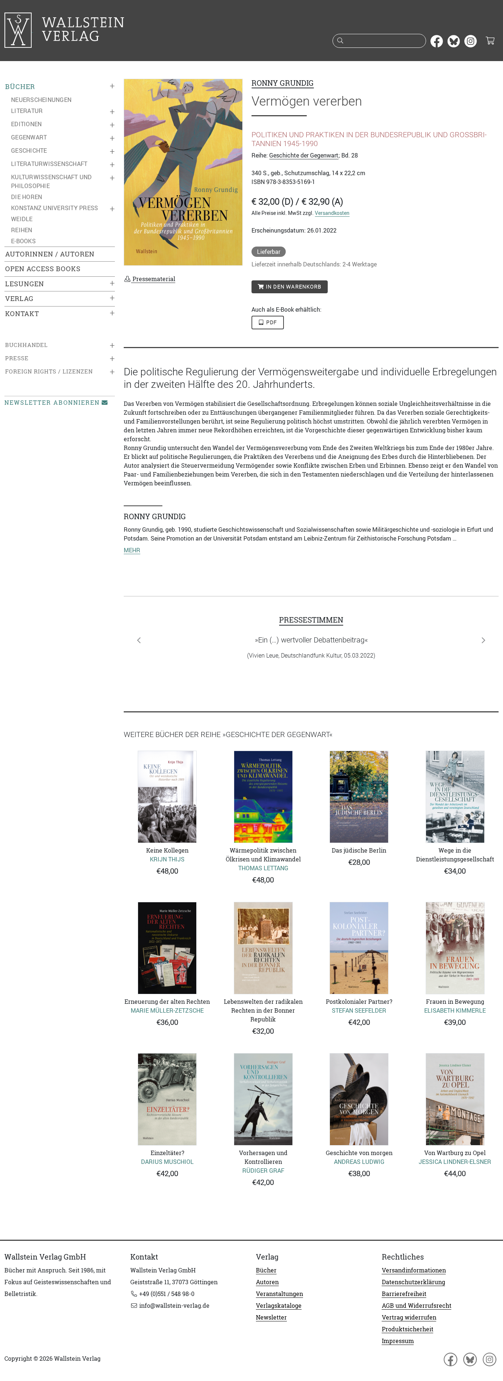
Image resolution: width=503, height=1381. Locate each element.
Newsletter (271, 1317)
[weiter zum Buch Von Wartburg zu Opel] (455, 1099)
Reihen (21, 230)
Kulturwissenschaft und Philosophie (51, 181)
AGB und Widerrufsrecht (416, 1306)
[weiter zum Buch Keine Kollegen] (167, 797)
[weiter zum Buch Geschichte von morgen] (359, 1099)
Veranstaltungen (279, 1294)
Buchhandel (26, 345)
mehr (132, 550)
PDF (271, 322)
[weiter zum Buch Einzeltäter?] (167, 1099)
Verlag (19, 298)
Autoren (267, 1282)
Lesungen (24, 283)
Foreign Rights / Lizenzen (49, 371)
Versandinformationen (414, 1270)
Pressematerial (153, 279)
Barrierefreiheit (404, 1294)
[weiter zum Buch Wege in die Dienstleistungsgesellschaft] (455, 797)
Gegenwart (29, 137)
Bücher (20, 86)
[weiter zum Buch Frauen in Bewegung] (455, 948)
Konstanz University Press (54, 208)
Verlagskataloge (279, 1306)
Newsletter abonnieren (52, 403)
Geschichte (29, 150)
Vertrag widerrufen (409, 1317)
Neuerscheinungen (41, 100)
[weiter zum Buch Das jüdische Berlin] (359, 797)
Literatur (27, 111)
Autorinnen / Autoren (50, 254)
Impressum (398, 1341)
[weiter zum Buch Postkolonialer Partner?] (359, 948)
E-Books (23, 241)
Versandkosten (332, 212)
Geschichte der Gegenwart (303, 155)
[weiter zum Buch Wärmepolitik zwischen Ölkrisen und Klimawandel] (263, 797)
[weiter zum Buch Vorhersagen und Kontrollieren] (263, 1099)
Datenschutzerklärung (413, 1282)
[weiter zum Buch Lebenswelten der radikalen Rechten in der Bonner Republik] (263, 948)
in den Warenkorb (292, 287)
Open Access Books (43, 268)
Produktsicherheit (407, 1329)
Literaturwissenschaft (49, 164)
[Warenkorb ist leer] (490, 41)
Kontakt (22, 313)
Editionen (26, 124)
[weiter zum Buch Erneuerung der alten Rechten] (167, 948)
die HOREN (26, 197)
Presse (17, 358)
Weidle (22, 219)
